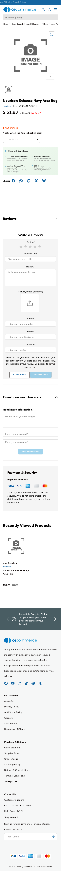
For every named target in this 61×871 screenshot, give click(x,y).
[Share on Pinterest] (29, 180)
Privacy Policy (11, 706)
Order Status (11, 758)
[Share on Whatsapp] (21, 180)
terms (52, 363)
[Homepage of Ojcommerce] (20, 9)
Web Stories (10, 723)
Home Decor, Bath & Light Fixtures (25, 24)
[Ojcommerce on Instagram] (19, 681)
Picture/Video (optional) (30, 291)
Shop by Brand (12, 753)
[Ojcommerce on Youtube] (13, 681)
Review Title (30, 253)
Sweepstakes (11, 781)
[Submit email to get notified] (36, 139)
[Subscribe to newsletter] (53, 836)
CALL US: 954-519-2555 (17, 805)
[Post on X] (36, 180)
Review (30, 266)
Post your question (30, 451)
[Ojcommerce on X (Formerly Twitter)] (40, 681)
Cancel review (19, 374)
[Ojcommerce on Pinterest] (33, 681)
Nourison (7, 106)
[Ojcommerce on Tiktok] (26, 681)
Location (30, 344)
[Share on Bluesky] (44, 180)
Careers (8, 717)
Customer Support (14, 799)
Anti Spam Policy (13, 712)
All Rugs (45, 24)
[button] (21, 246)
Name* (30, 318)
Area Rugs (55, 24)
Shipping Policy (12, 764)
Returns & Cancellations (17, 770)
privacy (32, 367)
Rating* (31, 242)
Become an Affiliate (14, 729)
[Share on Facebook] (13, 180)
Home (5, 24)
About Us (9, 701)
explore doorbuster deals (30, 2)
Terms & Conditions (14, 775)
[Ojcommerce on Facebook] (6, 681)
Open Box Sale (12, 747)
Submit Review (41, 374)
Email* (30, 331)
